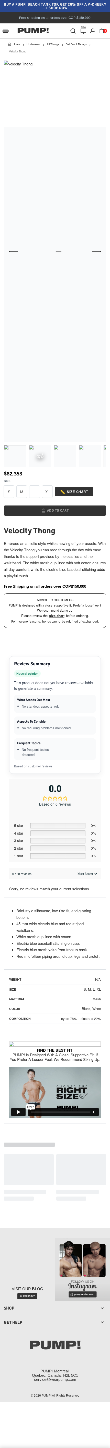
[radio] (9, 492)
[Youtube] (70, 1356)
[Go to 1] (15, 456)
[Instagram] (40, 1356)
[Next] (97, 251)
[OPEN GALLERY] (55, 251)
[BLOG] (83, 31)
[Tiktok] (85, 1356)
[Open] (5, 31)
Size (7, 481)
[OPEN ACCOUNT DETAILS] (92, 31)
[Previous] (13, 251)
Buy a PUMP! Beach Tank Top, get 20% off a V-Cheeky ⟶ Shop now (55, 6)
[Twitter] (55, 1356)
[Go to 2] (40, 456)
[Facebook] (24, 1356)
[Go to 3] (65, 456)
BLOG (83, 27)
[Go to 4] (90, 456)
